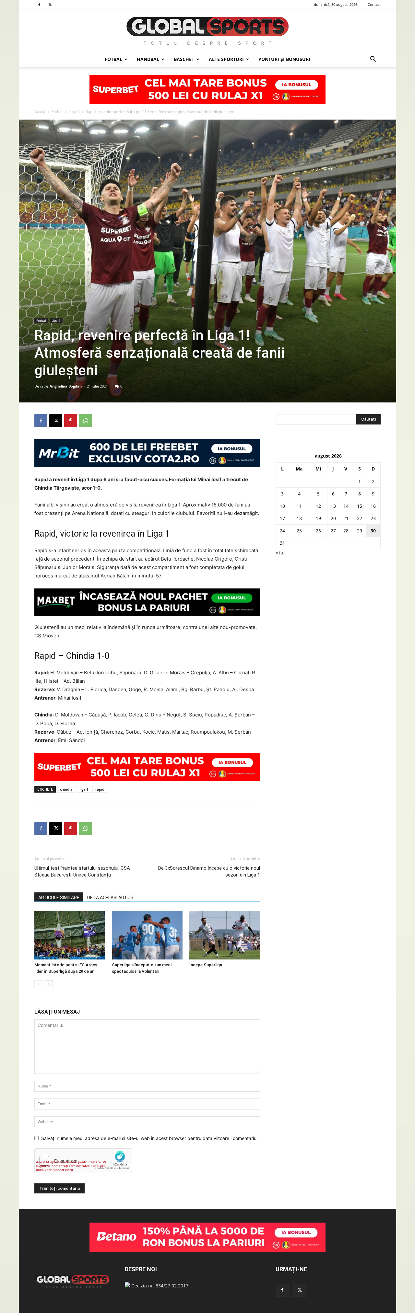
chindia (66, 789)
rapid (99, 789)
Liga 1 (74, 111)
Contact (374, 4)
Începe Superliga (205, 964)
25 (299, 531)
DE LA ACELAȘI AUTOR (110, 897)
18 (299, 518)
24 (282, 531)
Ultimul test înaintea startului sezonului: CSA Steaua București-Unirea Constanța (82, 871)
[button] (373, 60)
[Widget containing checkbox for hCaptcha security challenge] (83, 1160)
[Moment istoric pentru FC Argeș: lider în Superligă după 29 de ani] (69, 935)
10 (282, 506)
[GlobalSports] (207, 31)
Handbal (148, 59)
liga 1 (83, 789)
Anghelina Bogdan (66, 386)
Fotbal (113, 59)
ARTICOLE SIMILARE (58, 897)
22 (359, 518)
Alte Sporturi (226, 59)
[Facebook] (39, 4)
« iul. (281, 553)
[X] (50, 4)
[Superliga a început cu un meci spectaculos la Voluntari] (147, 935)
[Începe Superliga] (224, 935)
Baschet (184, 59)
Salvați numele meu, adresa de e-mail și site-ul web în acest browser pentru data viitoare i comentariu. (149, 1138)
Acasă (39, 111)
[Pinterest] (70, 420)
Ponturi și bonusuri (284, 59)
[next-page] (49, 984)
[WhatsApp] (85, 420)
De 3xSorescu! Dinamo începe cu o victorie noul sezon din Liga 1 (209, 871)
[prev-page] (38, 984)
